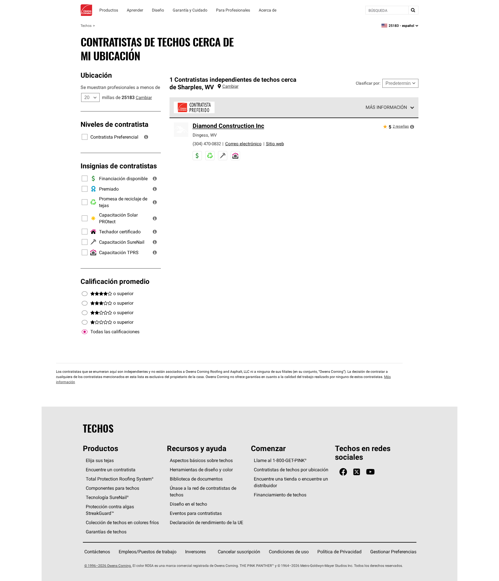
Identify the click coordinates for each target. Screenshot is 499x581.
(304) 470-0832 (207, 143)
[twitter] (356, 472)
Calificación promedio (115, 281)
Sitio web (275, 143)
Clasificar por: (368, 83)
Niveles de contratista (114, 124)
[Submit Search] (413, 10)
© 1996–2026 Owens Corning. (108, 565)
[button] (146, 137)
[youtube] (370, 472)
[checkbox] (84, 332)
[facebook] (343, 472)
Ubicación (96, 75)
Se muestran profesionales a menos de (120, 87)
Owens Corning (86, 10)
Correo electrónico (243, 143)
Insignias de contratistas (119, 165)
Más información (386, 107)
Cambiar (144, 97)
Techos (86, 25)
